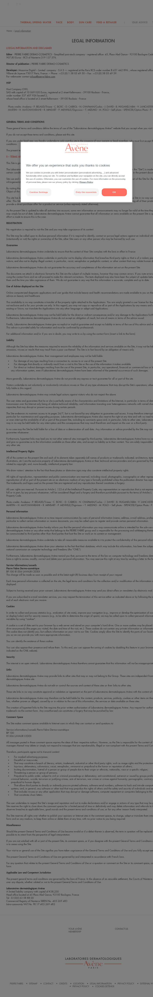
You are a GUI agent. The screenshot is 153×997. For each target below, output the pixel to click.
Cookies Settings (38, 192)
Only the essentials (86, 192)
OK (114, 192)
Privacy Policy (86, 182)
